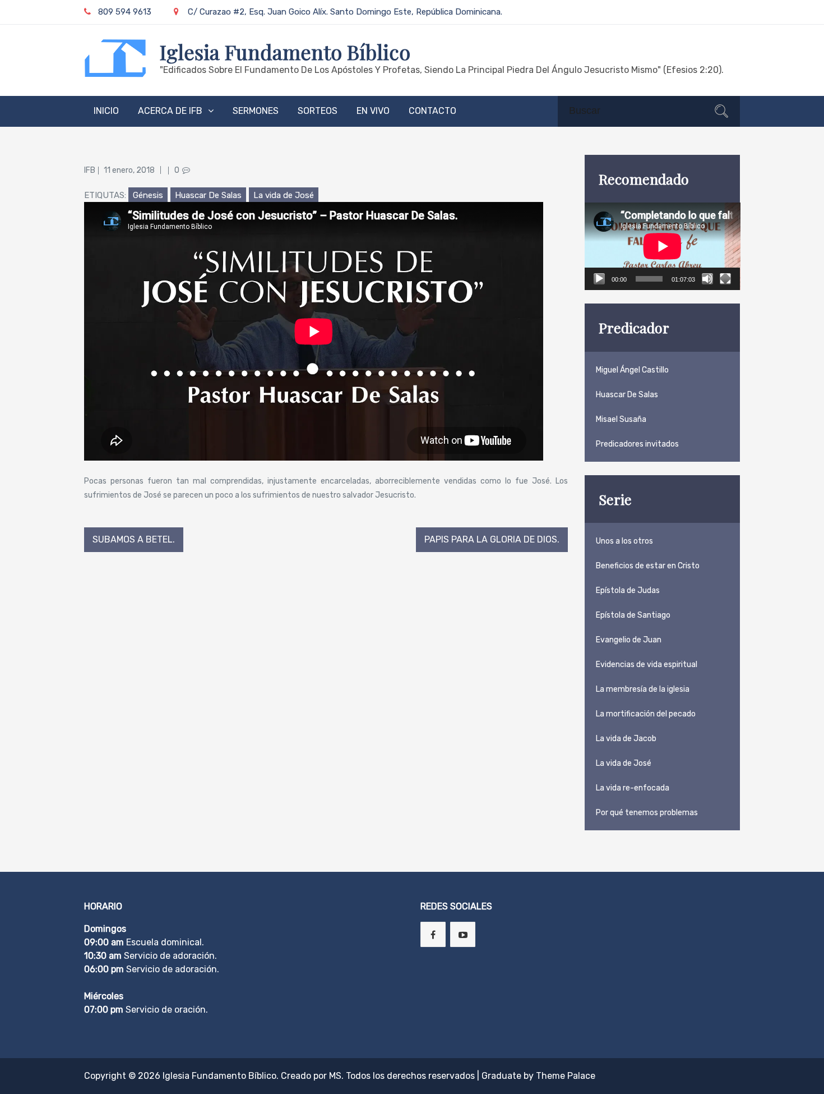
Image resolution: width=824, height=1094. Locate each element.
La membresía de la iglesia (642, 689)
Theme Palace (565, 1075)
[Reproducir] (599, 278)
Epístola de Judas (628, 590)
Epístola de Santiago (633, 615)
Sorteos (317, 110)
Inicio (106, 110)
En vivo (373, 110)
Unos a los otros (624, 541)
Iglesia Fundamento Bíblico (285, 51)
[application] (662, 246)
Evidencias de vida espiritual (646, 664)
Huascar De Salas (208, 195)
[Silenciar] (707, 278)
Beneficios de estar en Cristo (648, 566)
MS (335, 1075)
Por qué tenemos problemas (647, 812)
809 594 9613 (124, 12)
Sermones (256, 110)
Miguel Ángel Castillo (632, 370)
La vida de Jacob (626, 738)
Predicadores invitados (637, 444)
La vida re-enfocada (632, 788)
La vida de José (283, 195)
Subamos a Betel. (133, 539)
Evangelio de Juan (628, 640)
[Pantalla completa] (725, 278)
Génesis (148, 195)
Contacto (432, 110)
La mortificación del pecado (646, 714)
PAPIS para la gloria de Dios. (491, 539)
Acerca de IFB (170, 110)
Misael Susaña (621, 419)
